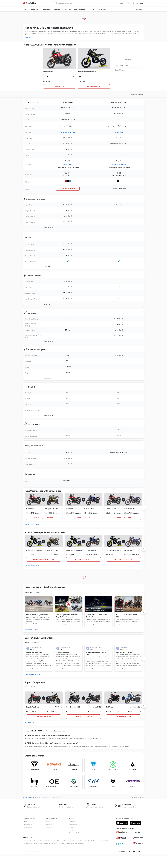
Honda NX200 (48, 71)
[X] (134, 852)
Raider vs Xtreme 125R (123, 716)
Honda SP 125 (52, 840)
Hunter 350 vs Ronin (44, 716)
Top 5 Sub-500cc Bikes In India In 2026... (127, 616)
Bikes (26, 687)
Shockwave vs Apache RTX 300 (43, 559)
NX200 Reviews (35, 674)
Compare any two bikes (32, 524)
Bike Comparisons (35, 723)
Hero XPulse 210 (129, 509)
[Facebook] (129, 852)
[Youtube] (139, 852)
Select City (139, 9)
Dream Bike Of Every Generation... (37, 615)
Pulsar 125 (84, 840)
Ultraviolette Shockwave (86, 71)
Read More (28, 37)
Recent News (28, 592)
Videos (38, 592)
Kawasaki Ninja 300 (70, 843)
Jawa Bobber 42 (80, 843)
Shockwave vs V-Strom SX (83, 559)
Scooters (34, 687)
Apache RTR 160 (38, 843)
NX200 (27, 642)
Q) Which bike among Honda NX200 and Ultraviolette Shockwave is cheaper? (51, 743)
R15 (58, 840)
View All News (33, 629)
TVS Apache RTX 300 (51, 509)
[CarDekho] (121, 832)
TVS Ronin (70, 840)
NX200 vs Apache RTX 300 (43, 518)
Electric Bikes (119, 132)
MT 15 (45, 840)
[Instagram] (143, 852)
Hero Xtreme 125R (27, 843)
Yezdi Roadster (92, 840)
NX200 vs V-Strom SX (83, 518)
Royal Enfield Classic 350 (36, 840)
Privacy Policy (27, 830)
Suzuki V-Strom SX (90, 509)
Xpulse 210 (77, 840)
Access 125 (63, 840)
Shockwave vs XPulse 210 (123, 559)
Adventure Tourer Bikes (68, 132)
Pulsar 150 (54, 843)
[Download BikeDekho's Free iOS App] (122, 823)
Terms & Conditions (28, 827)
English (121, 3)
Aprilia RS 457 (47, 843)
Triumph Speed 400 (102, 840)
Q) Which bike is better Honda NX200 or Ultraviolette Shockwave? (48, 735)
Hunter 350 (26, 840)
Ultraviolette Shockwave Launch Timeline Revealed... (96, 616)
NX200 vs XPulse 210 (123, 518)
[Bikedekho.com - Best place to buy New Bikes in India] (29, 3)
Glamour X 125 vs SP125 (83, 716)
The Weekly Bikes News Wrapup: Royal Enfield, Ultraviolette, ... (67, 616)
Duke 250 (61, 843)
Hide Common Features (136, 94)
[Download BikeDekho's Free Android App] (135, 823)
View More (47, 227)
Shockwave (35, 642)
